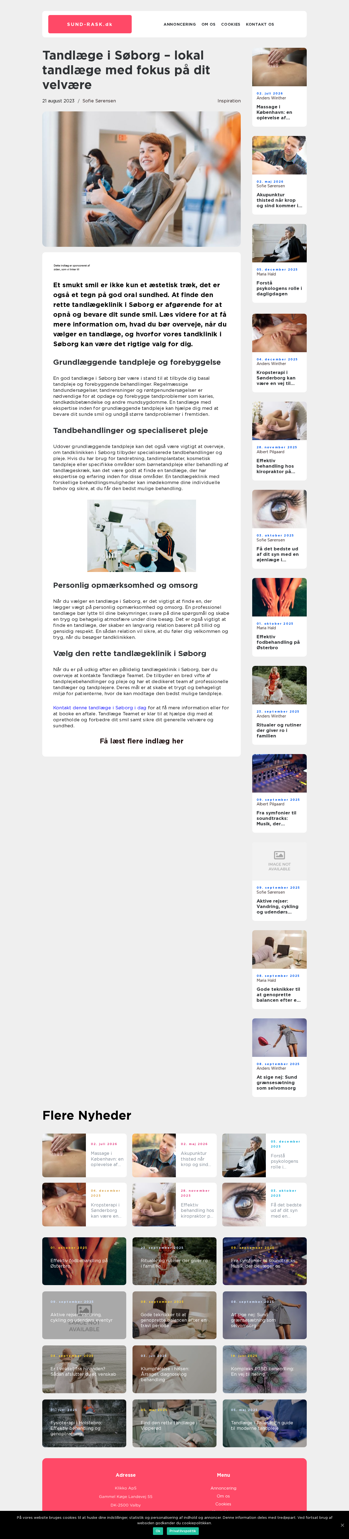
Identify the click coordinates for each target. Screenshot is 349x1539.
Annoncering (180, 24)
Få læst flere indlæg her (141, 741)
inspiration (229, 100)
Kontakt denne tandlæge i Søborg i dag (99, 707)
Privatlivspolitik (183, 1531)
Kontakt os (260, 24)
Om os (208, 24)
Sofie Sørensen (99, 100)
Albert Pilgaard (270, 452)
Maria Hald (266, 274)
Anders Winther (271, 98)
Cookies (230, 24)
